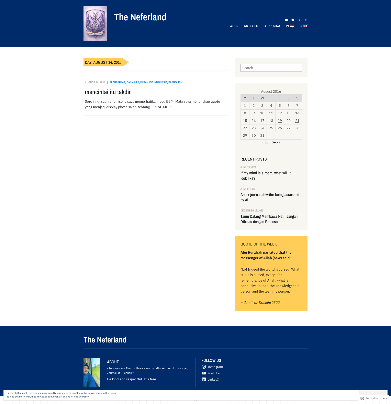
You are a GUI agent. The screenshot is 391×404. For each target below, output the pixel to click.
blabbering (117, 82)
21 (297, 120)
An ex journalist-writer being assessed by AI (270, 197)
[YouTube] (286, 20)
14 (297, 113)
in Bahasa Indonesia (153, 82)
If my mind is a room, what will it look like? (266, 175)
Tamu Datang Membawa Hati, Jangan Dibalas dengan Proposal (269, 219)
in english (175, 82)
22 (245, 128)
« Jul (265, 142)
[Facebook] (292, 20)
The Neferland (140, 16)
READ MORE (163, 107)
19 (280, 120)
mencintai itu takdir (108, 92)
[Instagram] (306, 20)
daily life (132, 82)
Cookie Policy (81, 396)
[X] (299, 20)
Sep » (276, 142)
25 (271, 128)
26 (280, 128)
